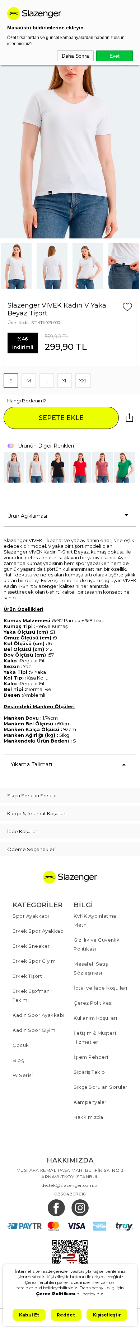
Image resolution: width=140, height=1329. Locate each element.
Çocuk (21, 1045)
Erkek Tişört (27, 976)
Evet (114, 56)
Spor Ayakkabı (31, 916)
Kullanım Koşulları (95, 1018)
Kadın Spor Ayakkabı (39, 1015)
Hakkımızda (88, 1117)
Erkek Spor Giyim (34, 961)
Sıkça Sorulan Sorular (100, 1087)
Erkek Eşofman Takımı (31, 995)
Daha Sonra (75, 56)
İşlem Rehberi (91, 1057)
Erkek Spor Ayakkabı (39, 931)
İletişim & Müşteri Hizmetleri (95, 1037)
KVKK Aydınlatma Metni (95, 920)
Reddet (66, 1315)
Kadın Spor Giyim (34, 1030)
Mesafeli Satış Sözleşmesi (91, 968)
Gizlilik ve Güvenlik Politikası (97, 944)
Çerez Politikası (93, 1003)
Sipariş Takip (89, 1072)
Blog (18, 1060)
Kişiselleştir (107, 1315)
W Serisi (23, 1075)
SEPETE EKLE (61, 418)
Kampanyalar (90, 1102)
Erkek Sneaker (31, 946)
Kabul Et (29, 1315)
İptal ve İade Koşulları (100, 988)
